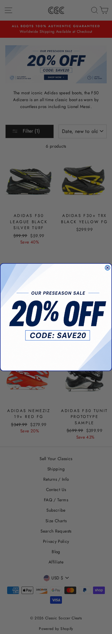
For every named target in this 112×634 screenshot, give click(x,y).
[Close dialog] (107, 267)
